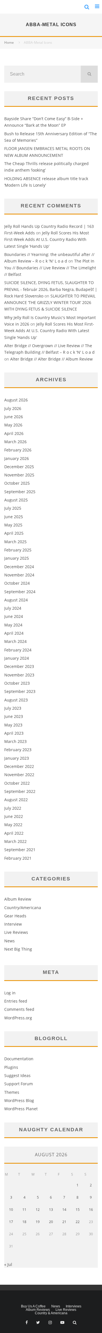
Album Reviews (38, 1309)
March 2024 (15, 641)
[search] (89, 74)
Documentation (18, 1058)
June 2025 (13, 516)
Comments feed (19, 1009)
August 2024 (16, 600)
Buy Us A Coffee (33, 1306)
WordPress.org (18, 1017)
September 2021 (19, 849)
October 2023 (17, 683)
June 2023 (13, 716)
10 (11, 1209)
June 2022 (13, 816)
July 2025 (12, 508)
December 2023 (19, 666)
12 (38, 1209)
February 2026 (17, 450)
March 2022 (15, 841)
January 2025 (16, 558)
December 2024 (19, 566)
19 (38, 1221)
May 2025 (13, 525)
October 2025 (17, 483)
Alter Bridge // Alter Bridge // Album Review (51, 359)
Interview (13, 924)
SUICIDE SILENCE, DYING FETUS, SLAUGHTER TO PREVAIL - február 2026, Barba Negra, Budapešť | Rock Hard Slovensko (50, 289)
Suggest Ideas (17, 1075)
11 (24, 1209)
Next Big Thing (18, 949)
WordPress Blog (19, 1100)
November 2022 (19, 774)
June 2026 (13, 416)
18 (24, 1221)
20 (51, 1221)
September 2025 (19, 491)
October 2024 (17, 583)
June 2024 (13, 616)
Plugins (11, 1067)
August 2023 (16, 700)
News (9, 940)
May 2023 (13, 725)
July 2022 (12, 808)
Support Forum (18, 1083)
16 (91, 1209)
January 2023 (16, 758)
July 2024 (12, 608)
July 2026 (12, 408)
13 (51, 1209)
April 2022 (14, 833)
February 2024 (17, 650)
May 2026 (13, 425)
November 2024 (19, 575)
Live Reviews (16, 932)
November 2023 (19, 675)
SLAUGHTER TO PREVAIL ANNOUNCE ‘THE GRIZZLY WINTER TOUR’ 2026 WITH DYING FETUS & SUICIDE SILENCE (49, 302)
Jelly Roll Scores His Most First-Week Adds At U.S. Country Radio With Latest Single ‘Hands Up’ (46, 239)
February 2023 (17, 749)
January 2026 (16, 458)
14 (64, 1209)
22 (78, 1221)
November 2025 (19, 475)
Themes (11, 1092)
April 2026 (14, 433)
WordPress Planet (21, 1108)
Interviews (73, 1306)
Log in (10, 992)
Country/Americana (22, 907)
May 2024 (13, 625)
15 (78, 1209)
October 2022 (17, 783)
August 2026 (16, 400)
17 (11, 1221)
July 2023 (12, 708)
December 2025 (19, 466)
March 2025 (15, 541)
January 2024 (16, 658)
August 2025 (16, 500)
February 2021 (17, 858)
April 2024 (14, 633)
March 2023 (15, 741)
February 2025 (17, 550)
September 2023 (19, 691)
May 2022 (13, 824)
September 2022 (19, 791)
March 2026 (15, 441)
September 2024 (19, 591)
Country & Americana (51, 1313)
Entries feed (15, 1001)
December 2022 (19, 766)
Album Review (17, 899)
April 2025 (14, 533)
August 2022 (16, 799)
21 (64, 1221)
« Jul (8, 1264)
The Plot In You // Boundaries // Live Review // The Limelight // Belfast (50, 267)
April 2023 (14, 733)
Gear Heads (15, 915)
